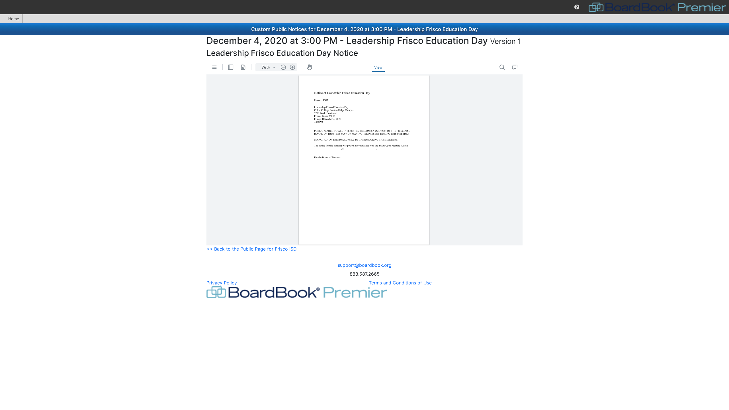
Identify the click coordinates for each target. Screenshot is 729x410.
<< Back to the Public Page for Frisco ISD (251, 249)
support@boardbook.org (365, 265)
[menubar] (364, 7)
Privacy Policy (221, 283)
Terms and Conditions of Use (400, 283)
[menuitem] (576, 7)
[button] (577, 7)
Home (13, 18)
